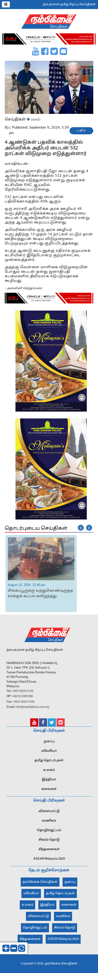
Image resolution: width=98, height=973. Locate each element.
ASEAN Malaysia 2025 (49, 859)
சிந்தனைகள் (49, 849)
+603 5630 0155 (22, 691)
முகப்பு (49, 741)
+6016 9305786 (22, 696)
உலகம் (35, 119)
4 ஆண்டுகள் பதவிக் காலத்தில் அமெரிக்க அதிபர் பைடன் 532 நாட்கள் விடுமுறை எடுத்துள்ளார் (46, 148)
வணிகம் (49, 821)
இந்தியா (49, 779)
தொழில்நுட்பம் (49, 830)
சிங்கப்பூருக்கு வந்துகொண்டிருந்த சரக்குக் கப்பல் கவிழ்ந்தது (40, 594)
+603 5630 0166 (23, 702)
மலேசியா (49, 751)
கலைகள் (49, 789)
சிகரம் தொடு (49, 840)
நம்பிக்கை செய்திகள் (40, 882)
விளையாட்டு (49, 811)
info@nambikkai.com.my (32, 707)
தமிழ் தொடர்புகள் (49, 760)
